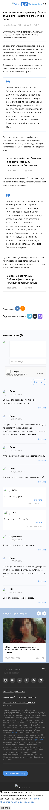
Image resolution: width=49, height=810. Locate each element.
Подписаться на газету (15, 773)
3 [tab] (24, 787)
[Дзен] (34, 316)
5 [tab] (29, 787)
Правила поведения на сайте (14, 691)
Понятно (5, 808)
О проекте (7, 669)
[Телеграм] (29, 316)
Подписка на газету (11, 673)
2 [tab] (22, 787)
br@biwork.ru (39, 740)
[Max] (40, 316)
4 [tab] (26, 787)
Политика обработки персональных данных (19, 697)
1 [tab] (19, 787)
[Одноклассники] (22, 308)
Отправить (38, 382)
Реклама (17, 669)
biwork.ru (15, 732)
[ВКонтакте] (17, 308)
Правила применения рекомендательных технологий (19, 704)
